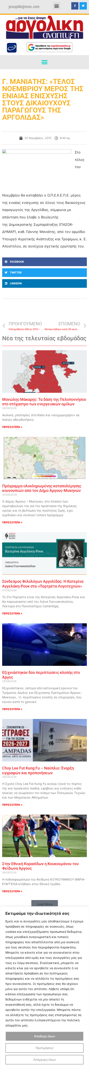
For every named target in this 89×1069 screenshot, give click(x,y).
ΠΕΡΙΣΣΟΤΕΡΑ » (12, 427)
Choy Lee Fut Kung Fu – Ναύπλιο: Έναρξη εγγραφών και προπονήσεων (38, 770)
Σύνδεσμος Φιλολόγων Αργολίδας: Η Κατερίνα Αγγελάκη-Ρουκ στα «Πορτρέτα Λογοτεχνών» (42, 583)
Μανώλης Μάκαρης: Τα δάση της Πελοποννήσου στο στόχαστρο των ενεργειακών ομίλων (44, 401)
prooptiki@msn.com (24, 7)
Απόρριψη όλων (44, 1059)
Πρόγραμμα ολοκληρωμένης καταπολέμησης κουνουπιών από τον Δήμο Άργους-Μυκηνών (41, 488)
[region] (44, 987)
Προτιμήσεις (45, 1048)
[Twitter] (83, 6)
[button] (56, 5)
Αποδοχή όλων (44, 1036)
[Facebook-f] (75, 6)
